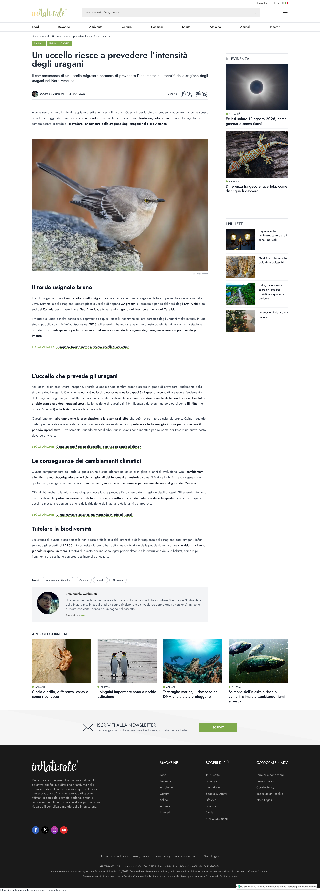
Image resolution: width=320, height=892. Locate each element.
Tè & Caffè (213, 775)
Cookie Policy (265, 787)
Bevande (64, 27)
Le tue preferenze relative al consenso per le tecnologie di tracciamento (276, 886)
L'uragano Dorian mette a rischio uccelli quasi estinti (93, 347)
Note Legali (264, 800)
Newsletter (261, 3)
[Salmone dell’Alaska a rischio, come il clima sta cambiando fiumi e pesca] (258, 661)
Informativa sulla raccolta (13, 890)
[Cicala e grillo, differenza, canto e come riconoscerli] (61, 661)
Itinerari (275, 27)
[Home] (50, 12)
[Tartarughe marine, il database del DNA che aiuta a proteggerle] (192, 661)
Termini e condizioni (270, 775)
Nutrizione (213, 787)
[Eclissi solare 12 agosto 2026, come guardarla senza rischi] (257, 87)
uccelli (100, 580)
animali (84, 580)
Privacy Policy (265, 781)
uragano (118, 580)
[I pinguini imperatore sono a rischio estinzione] (127, 661)
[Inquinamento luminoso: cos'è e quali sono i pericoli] (240, 240)
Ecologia (211, 781)
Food (35, 27)
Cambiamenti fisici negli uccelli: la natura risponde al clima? (98, 446)
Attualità (215, 27)
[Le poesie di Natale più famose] (240, 321)
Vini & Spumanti (217, 819)
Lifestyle (211, 800)
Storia (209, 812)
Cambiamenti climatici (58, 580)
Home (35, 36)
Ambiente (95, 27)
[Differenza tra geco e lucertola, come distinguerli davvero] (257, 154)
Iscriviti (218, 727)
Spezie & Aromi (216, 794)
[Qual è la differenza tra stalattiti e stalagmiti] (240, 267)
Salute (186, 27)
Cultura (127, 27)
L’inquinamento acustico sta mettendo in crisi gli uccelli (95, 514)
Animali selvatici (59, 43)
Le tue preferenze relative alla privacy (46, 890)
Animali (245, 27)
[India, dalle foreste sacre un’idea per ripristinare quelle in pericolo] (240, 294)
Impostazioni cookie (269, 793)
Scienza (211, 806)
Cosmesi (157, 27)
